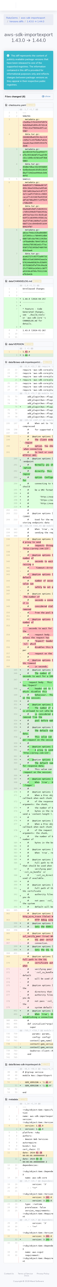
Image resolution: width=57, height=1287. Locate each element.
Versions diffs (16, 21)
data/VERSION (16, 344)
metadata (13, 1099)
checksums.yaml (17, 105)
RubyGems (12, 18)
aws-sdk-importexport (33, 18)
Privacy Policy (43, 1273)
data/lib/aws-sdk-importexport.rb (24, 1064)
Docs (26, 1275)
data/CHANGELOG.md (20, 281)
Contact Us (9, 1273)
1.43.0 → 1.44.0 (35, 21)
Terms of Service (25, 1273)
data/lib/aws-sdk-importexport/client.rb (27, 362)
